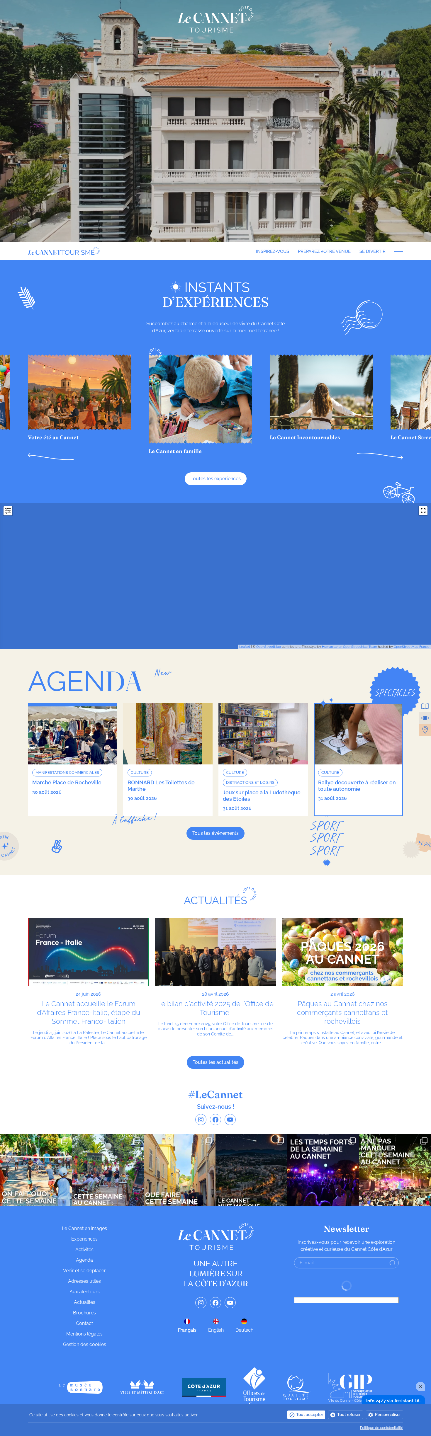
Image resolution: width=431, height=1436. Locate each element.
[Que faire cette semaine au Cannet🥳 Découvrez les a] (180, 1170)
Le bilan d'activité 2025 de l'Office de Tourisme (215, 1008)
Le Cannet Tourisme (215, 19)
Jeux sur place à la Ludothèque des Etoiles (262, 795)
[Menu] (396, 251)
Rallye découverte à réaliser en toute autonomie (357, 785)
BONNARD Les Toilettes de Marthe (161, 785)
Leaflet (244, 647)
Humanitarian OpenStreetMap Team (349, 647)
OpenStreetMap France (412, 647)
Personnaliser (388, 1414)
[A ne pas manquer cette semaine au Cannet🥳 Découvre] (395, 1170)
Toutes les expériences (216, 478)
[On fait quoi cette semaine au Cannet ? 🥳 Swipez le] (36, 1170)
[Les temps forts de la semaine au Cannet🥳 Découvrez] (323, 1170)
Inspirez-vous (272, 251)
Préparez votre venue (324, 251)
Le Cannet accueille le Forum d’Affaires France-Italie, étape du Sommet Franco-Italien (88, 1012)
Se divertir (372, 251)
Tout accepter (309, 1414)
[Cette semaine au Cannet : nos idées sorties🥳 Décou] (108, 1170)
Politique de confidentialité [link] (381, 1428)
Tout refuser (349, 1414)
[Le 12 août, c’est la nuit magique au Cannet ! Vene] (251, 1170)
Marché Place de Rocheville (66, 782)
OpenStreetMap (268, 647)
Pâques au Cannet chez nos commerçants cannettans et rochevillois (342, 1012)
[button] (51, 456)
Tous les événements (215, 833)
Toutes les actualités (215, 1062)
